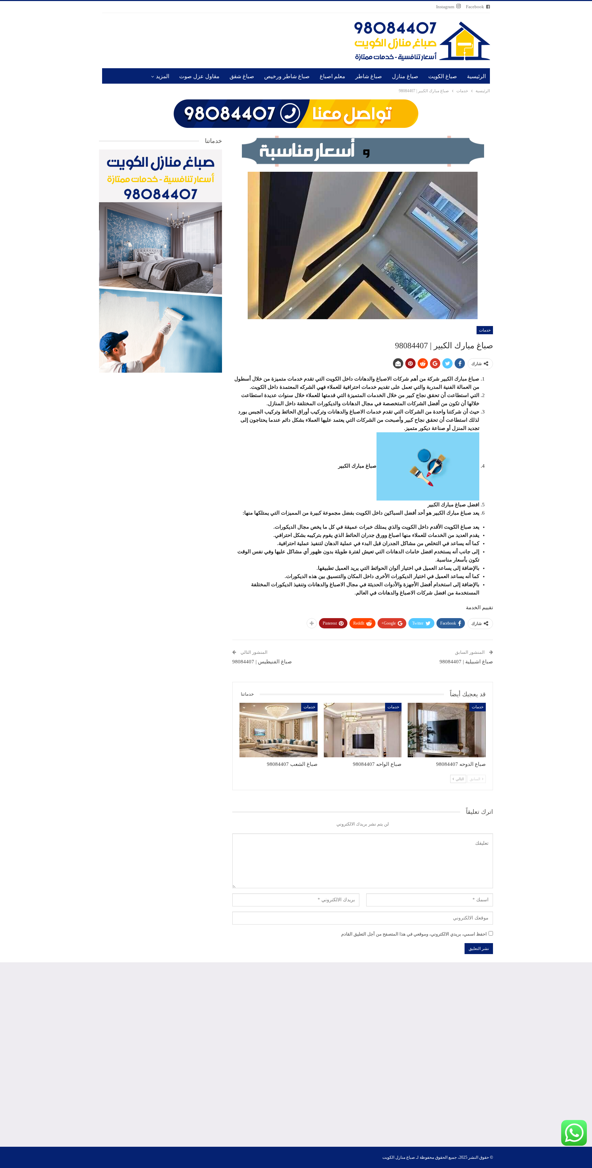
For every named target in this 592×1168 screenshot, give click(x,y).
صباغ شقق (242, 76)
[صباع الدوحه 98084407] (447, 730)
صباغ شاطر (368, 76)
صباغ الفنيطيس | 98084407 (262, 661)
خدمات (485, 330)
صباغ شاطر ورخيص (287, 76)
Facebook (475, 6)
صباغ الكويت (442, 76)
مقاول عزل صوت (199, 76)
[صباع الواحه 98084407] (363, 730)
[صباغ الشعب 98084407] (278, 730)
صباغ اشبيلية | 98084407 (466, 661)
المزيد (162, 76)
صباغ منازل (405, 76)
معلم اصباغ (332, 76)
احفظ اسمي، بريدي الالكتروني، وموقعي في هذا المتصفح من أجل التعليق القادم (414, 934)
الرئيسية (476, 76)
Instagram (445, 6)
